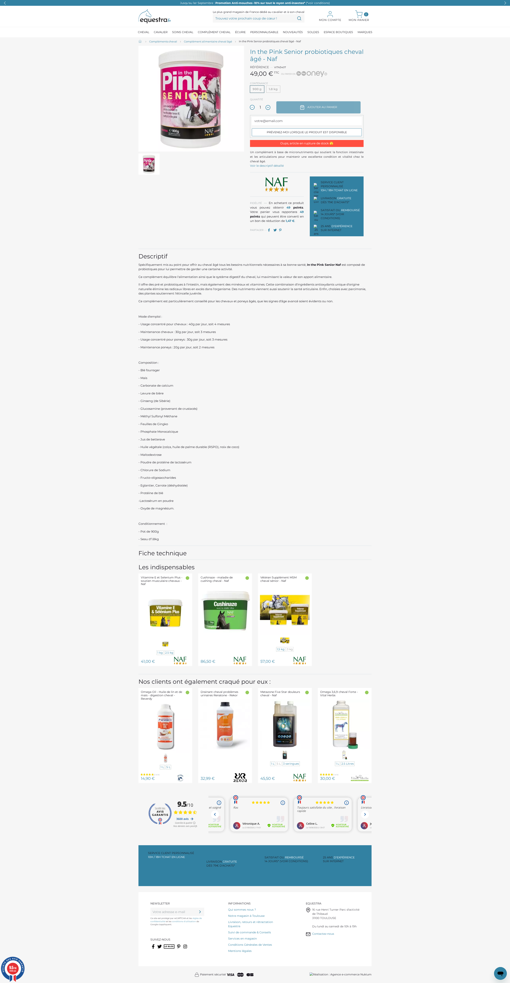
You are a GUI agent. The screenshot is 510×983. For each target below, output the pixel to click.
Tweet (276, 230)
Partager (270, 230)
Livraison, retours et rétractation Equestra (250, 924)
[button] (505, 3)
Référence (259, 67)
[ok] (200, 912)
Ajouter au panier (322, 107)
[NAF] (277, 184)
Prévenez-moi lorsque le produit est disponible (307, 132)
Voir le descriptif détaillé (267, 165)
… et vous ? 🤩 (255, 3)
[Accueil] (140, 42)
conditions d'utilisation (184, 921)
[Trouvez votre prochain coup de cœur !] (299, 18)
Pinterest (281, 230)
